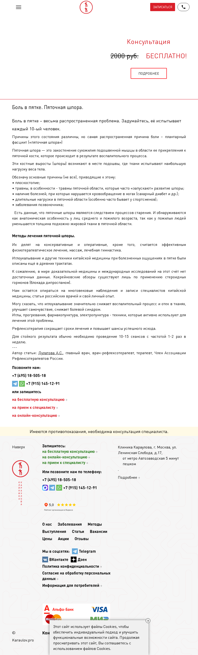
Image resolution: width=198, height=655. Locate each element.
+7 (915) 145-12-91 (43, 383)
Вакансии (98, 531)
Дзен (82, 559)
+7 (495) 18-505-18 (29, 375)
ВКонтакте (58, 559)
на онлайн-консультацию (64, 456)
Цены (47, 538)
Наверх (18, 446)
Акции (63, 538)
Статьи (78, 531)
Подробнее (127, 477)
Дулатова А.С (50, 352)
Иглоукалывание (26, 257)
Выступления (54, 531)
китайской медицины (91, 257)
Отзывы (82, 538)
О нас (47, 524)
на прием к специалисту (63, 462)
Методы (95, 524)
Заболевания (70, 524)
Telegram (87, 551)
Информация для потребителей (70, 585)
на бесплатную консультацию (68, 451)
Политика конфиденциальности (70, 566)
